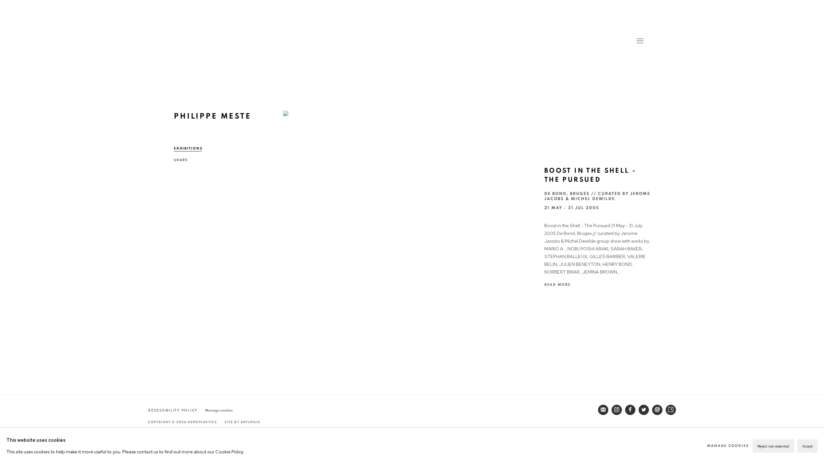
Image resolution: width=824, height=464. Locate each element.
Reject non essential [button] (773, 446)
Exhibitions (188, 148)
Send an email (657, 410)
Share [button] (181, 160)
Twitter (644, 410)
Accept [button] (807, 446)
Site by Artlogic (243, 422)
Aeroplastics (412, 45)
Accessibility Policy (173, 410)
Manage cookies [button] (219, 410)
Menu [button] (639, 41)
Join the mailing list (603, 410)
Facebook (630, 410)
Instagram (617, 410)
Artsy (671, 410)
